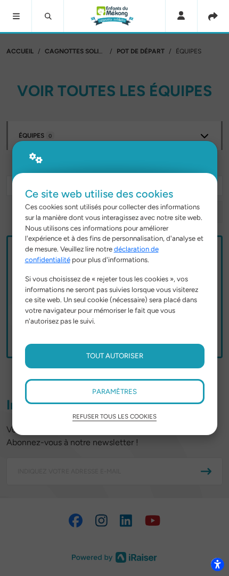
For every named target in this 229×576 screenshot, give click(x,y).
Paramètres (114, 391)
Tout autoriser (114, 355)
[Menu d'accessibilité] (217, 564)
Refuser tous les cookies (114, 416)
